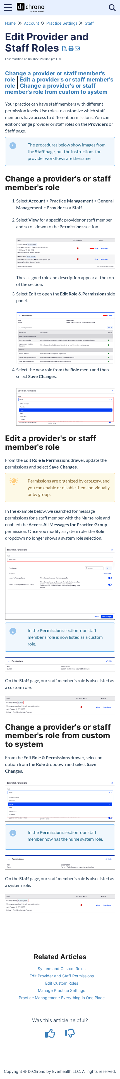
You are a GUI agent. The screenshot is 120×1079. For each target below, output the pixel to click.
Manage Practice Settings (61, 990)
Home (10, 23)
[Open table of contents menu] (10, 7)
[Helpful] (51, 1035)
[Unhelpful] (70, 1035)
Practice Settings (62, 23)
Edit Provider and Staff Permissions (62, 975)
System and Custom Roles (61, 968)
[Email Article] (77, 49)
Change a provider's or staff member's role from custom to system (56, 88)
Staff (89, 23)
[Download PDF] (65, 49)
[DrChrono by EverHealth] (30, 5)
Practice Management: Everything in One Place (62, 997)
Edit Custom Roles (61, 983)
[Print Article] (71, 49)
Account (31, 23)
